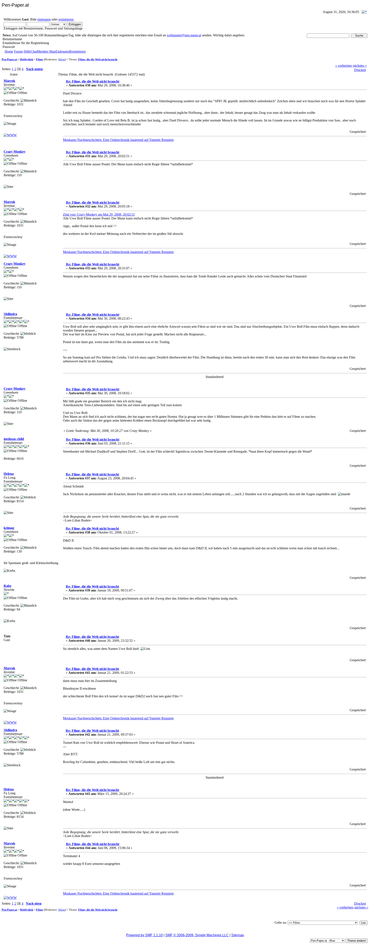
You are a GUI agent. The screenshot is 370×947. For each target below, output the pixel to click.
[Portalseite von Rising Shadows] (10, 135)
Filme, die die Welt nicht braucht (97, 59)
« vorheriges (343, 65)
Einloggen (62, 51)
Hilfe (27, 51)
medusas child (14, 439)
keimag (9, 528)
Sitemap (237, 935)
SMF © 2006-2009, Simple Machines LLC (197, 935)
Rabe (7, 586)
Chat (34, 51)
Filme (39, 59)
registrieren (65, 19)
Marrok (9, 81)
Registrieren (77, 51)
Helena (9, 474)
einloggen (44, 19)
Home (9, 51)
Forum (18, 51)
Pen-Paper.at (9, 59)
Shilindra (10, 314)
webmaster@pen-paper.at (184, 35)
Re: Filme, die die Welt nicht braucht (92, 81)
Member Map (46, 51)
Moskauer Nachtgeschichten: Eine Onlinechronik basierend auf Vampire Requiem (118, 140)
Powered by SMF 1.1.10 (144, 935)
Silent (61, 59)
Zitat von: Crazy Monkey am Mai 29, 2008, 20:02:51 (99, 214)
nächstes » (360, 65)
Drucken (360, 70)
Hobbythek (26, 59)
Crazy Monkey (14, 151)
